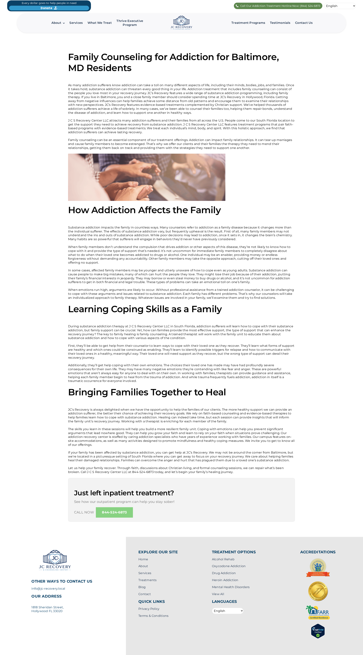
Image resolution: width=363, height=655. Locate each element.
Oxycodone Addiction (229, 566)
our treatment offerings (169, 140)
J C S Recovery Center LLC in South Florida (162, 326)
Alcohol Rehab (223, 559)
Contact (144, 594)
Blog (142, 587)
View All (218, 594)
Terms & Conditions (153, 616)
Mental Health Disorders (231, 587)
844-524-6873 (143, 472)
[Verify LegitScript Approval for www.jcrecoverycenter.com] (318, 625)
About (143, 566)
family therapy (126, 298)
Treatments (147, 580)
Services (144, 573)
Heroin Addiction (225, 580)
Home (143, 559)
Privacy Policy (148, 609)
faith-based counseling (221, 413)
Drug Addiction (224, 573)
